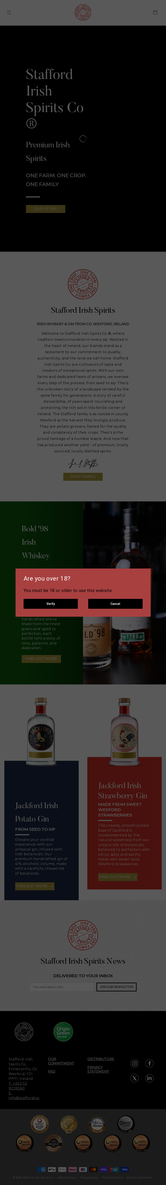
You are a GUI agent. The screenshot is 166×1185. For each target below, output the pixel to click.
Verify (50, 604)
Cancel (115, 604)
